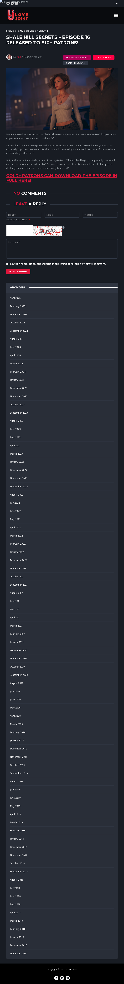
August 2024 (16, 338)
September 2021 (19, 584)
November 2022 (18, 478)
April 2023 (15, 445)
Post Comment (18, 271)
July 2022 (15, 502)
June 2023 (15, 429)
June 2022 (15, 510)
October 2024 (17, 322)
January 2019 (17, 838)
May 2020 (15, 707)
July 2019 (15, 789)
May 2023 (15, 437)
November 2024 (18, 314)
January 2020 (17, 740)
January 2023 (17, 461)
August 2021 (16, 592)
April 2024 (15, 355)
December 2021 (18, 560)
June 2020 (15, 699)
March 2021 (16, 625)
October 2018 (17, 863)
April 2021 (15, 617)
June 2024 (15, 347)
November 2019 (18, 756)
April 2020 (15, 715)
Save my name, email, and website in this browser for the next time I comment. (58, 263)
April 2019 (15, 814)
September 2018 (19, 871)
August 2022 (16, 494)
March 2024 (16, 363)
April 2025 (15, 297)
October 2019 (17, 765)
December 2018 (18, 846)
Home (10, 30)
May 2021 (15, 609)
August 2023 (16, 420)
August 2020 (16, 683)
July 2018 (15, 887)
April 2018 (15, 912)
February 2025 (18, 306)
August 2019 (16, 781)
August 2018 (16, 879)
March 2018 (16, 920)
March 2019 (16, 822)
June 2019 (15, 797)
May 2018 (15, 904)
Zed (19, 56)
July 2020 (15, 691)
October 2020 (17, 666)
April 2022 (15, 527)
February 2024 (18, 371)
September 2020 (19, 674)
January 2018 (17, 937)
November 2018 (18, 855)
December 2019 (18, 748)
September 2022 (19, 486)
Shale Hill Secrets (75, 62)
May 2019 (15, 806)
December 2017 (18, 945)
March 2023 (16, 453)
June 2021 (15, 601)
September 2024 (19, 330)
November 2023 (18, 396)
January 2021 (17, 642)
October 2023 (17, 404)
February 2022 (18, 543)
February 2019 (18, 830)
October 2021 (17, 576)
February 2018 (18, 928)
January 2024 (17, 379)
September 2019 (19, 773)
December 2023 (18, 388)
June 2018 (15, 896)
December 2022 (18, 470)
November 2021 (18, 568)
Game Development (31, 30)
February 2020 (18, 732)
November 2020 (18, 658)
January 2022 (17, 551)
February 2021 (18, 633)
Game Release (104, 57)
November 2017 (18, 953)
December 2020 (18, 650)
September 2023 (19, 412)
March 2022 (16, 535)
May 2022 (15, 519)
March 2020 (16, 724)
